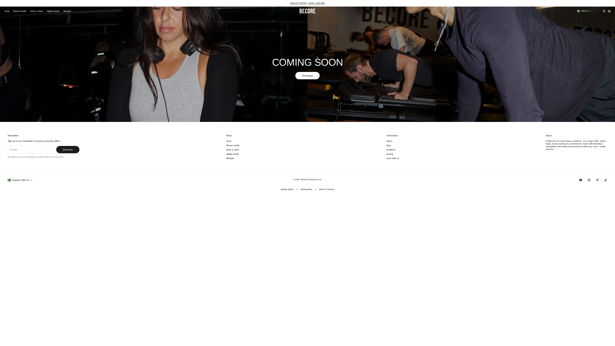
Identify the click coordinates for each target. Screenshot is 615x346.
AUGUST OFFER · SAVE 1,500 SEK (307, 3)
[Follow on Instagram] (589, 180)
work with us (392, 158)
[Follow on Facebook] (580, 180)
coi (320, 179)
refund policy (306, 189)
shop (6, 11)
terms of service (326, 189)
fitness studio (20, 11)
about (389, 141)
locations (390, 149)
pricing (389, 154)
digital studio (53, 11)
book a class (36, 11)
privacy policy (287, 189)
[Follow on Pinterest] (597, 180)
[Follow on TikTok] (605, 180)
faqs (388, 145)
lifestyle (67, 11)
